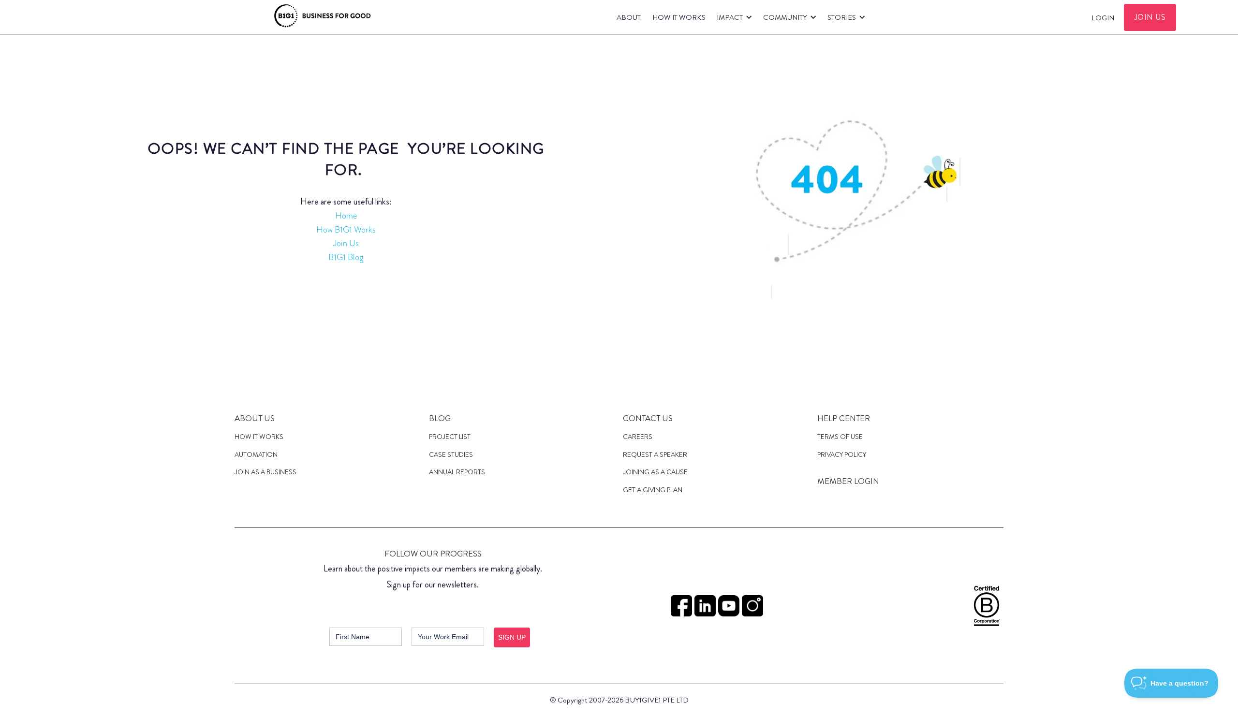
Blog (440, 418)
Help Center (843, 418)
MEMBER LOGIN (848, 481)
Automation (256, 454)
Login (1102, 18)
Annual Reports (457, 472)
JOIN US (1150, 17)
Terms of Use (840, 436)
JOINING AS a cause (655, 472)
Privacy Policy (841, 454)
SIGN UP (512, 637)
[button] (732, 17)
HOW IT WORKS (679, 17)
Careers (637, 436)
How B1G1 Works (346, 229)
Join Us (346, 243)
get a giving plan (652, 490)
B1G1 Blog (345, 257)
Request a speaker (655, 454)
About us (255, 418)
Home (346, 215)
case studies (451, 454)
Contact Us (648, 418)
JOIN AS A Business (265, 472)
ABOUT (629, 17)
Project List (450, 436)
